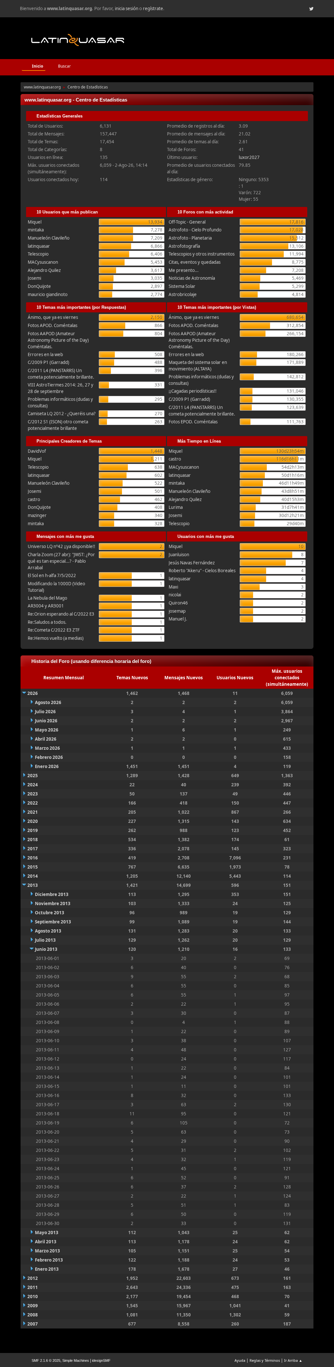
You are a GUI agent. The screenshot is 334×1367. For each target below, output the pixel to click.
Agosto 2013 (48, 931)
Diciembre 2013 (51, 894)
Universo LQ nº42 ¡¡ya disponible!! (61, 546)
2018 (32, 839)
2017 (32, 849)
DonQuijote (39, 286)
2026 (32, 693)
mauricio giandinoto (48, 294)
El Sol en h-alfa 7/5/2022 (52, 575)
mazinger (37, 515)
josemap (177, 611)
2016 (32, 858)
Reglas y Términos (265, 1360)
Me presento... (184, 270)
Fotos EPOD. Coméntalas (193, 422)
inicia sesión (126, 8)
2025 (32, 775)
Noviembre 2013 (52, 903)
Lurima (176, 507)
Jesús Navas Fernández (192, 563)
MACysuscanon (43, 262)
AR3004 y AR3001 (46, 606)
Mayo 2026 (46, 730)
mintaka (36, 230)
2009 (32, 1306)
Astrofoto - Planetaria (190, 238)
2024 (32, 785)
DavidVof (37, 451)
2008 (32, 1315)
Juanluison (179, 555)
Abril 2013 (45, 1242)
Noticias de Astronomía (192, 278)
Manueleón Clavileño (48, 238)
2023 (32, 794)
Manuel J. (178, 619)
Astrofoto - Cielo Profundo (195, 230)
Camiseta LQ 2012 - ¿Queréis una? (62, 413)
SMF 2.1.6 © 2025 (46, 1360)
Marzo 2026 (47, 748)
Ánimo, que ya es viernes (53, 317)
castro (34, 499)
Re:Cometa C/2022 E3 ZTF (54, 630)
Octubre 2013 (49, 913)
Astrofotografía (184, 246)
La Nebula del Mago (47, 598)
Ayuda (240, 1360)
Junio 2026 (46, 721)
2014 (32, 876)
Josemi (34, 278)
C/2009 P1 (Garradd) (48, 362)
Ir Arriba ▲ (293, 1360)
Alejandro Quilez (44, 270)
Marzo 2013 (47, 1251)
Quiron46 (178, 603)
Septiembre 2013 (53, 922)
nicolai (175, 595)
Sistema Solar (182, 286)
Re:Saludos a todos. (47, 622)
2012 (32, 1278)
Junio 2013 (46, 949)
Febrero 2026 (49, 757)
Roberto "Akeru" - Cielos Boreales (202, 571)
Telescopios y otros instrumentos (202, 254)
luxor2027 (249, 157)
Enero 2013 (47, 1269)
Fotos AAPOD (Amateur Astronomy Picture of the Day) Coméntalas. (58, 340)
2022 (32, 803)
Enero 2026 (47, 766)
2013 (32, 885)
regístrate (153, 8)
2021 (32, 812)
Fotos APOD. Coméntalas (52, 325)
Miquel (34, 222)
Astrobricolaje (183, 294)
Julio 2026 (45, 712)
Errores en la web (45, 354)
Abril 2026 (45, 739)
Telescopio (38, 254)
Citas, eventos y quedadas (194, 262)
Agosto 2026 (48, 702)
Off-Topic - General (187, 222)
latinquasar (39, 246)
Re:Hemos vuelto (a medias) (56, 638)
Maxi (173, 587)
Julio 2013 (45, 940)
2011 (32, 1287)
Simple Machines (75, 1360)
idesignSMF (101, 1360)
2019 (32, 830)
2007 (32, 1324)
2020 (32, 821)
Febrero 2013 (49, 1260)
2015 (32, 867)
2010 (32, 1296)
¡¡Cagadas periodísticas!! (193, 391)
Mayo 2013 (46, 1232)
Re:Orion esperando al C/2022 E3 (61, 614)
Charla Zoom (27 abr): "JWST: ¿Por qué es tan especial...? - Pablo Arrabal (61, 561)
